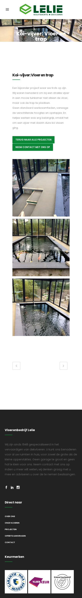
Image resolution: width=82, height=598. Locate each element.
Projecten (11, 529)
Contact (10, 542)
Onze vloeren (12, 522)
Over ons (10, 516)
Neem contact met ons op (32, 147)
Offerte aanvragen (15, 535)
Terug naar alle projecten (33, 139)
